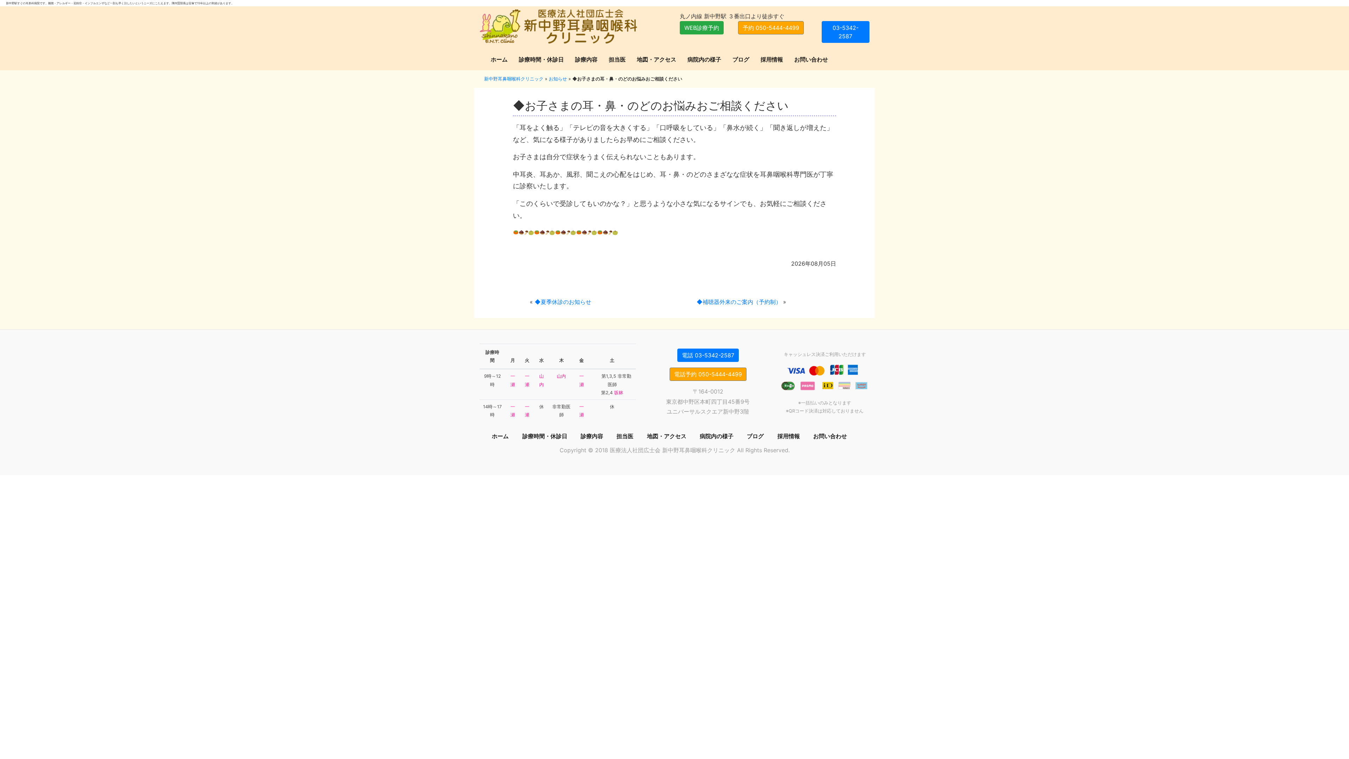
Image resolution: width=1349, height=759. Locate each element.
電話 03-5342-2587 (708, 355)
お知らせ (558, 79)
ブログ (740, 59)
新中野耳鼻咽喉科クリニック (513, 79)
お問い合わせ (811, 59)
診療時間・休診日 (541, 59)
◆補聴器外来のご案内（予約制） (739, 301)
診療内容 (586, 59)
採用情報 (772, 59)
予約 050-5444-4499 (771, 27)
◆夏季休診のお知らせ (563, 301)
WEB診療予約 (701, 27)
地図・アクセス (656, 59)
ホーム (499, 59)
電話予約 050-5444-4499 (708, 374)
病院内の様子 (704, 59)
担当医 (617, 59)
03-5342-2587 (846, 32)
